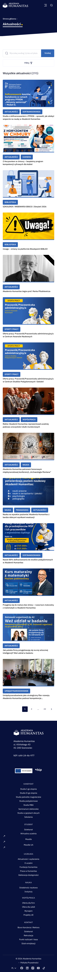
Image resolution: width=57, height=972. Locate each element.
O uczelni (28, 863)
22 (45, 709)
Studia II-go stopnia (28, 793)
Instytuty (29, 891)
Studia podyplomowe (28, 801)
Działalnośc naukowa (28, 887)
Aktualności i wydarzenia (28, 859)
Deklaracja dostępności (28, 875)
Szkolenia (28, 817)
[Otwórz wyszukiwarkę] (51, 5)
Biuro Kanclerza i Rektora (28, 927)
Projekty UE (29, 915)
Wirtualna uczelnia (28, 833)
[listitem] (21, 968)
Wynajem (28, 911)
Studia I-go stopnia (28, 789)
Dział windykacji (28, 943)
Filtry (26, 63)
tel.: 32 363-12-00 (23, 759)
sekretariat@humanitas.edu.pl (29, 762)
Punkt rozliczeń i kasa (28, 939)
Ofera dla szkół (28, 907)
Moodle (28, 839)
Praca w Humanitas (28, 871)
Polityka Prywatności (29, 962)
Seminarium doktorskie (28, 809)
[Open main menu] (45, 5)
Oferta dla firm (28, 903)
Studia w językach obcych (28, 813)
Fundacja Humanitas (28, 867)
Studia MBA (29, 805)
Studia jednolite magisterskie (28, 797)
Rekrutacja (28, 935)
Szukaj (48, 53)
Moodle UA (28, 845)
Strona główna (9, 19)
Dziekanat (28, 829)
